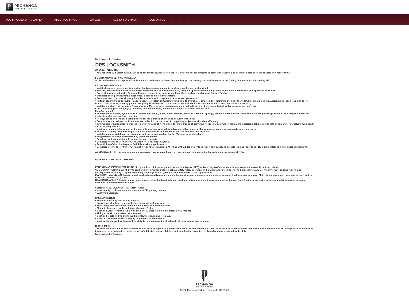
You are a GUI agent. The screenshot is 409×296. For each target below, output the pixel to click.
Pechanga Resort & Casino (24, 19)
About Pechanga (65, 19)
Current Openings (125, 19)
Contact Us (157, 19)
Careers (95, 19)
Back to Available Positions (108, 59)
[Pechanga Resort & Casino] (204, 286)
